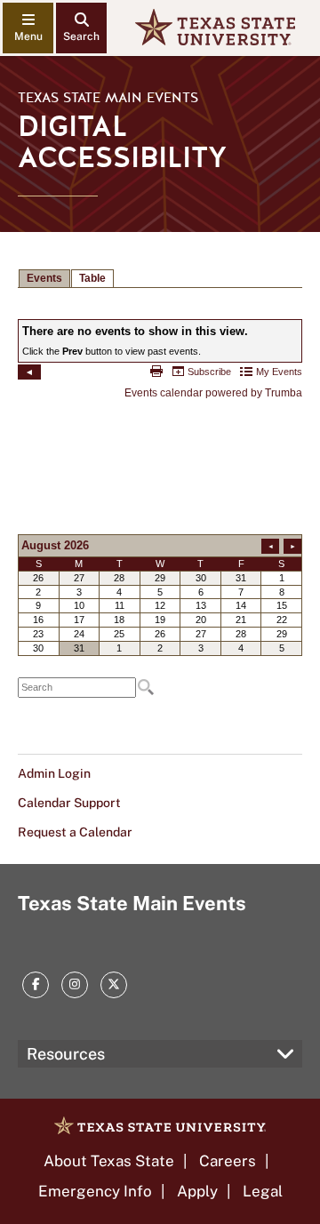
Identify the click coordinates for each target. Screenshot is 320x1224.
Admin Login (54, 773)
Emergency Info (95, 1191)
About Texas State (109, 1161)
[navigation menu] (28, 28)
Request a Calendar (75, 832)
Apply (197, 1191)
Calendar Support (69, 803)
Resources (66, 1053)
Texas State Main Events (108, 98)
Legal (263, 1191)
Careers (227, 1161)
